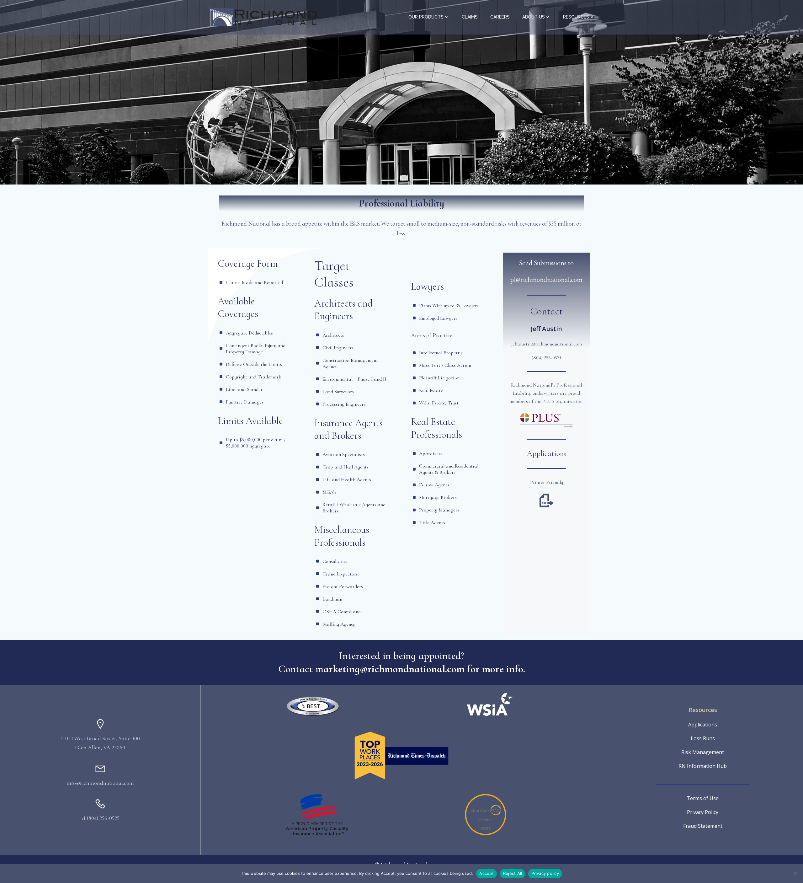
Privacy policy (545, 873)
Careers (500, 16)
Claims (470, 16)
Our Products (426, 16)
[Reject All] (795, 873)
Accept (486, 873)
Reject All (512, 873)
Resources (576, 16)
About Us (533, 16)
